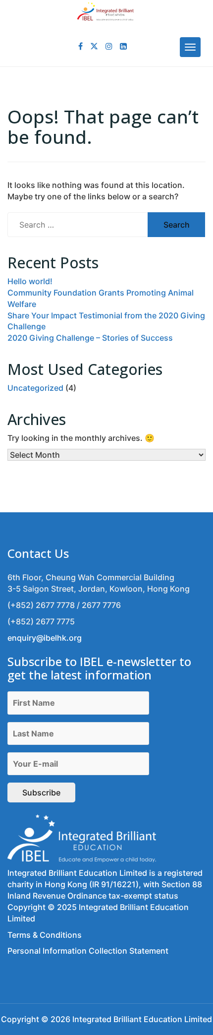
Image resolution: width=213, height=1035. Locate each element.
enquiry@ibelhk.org (44, 638)
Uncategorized (35, 388)
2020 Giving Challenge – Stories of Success (90, 338)
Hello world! (30, 281)
